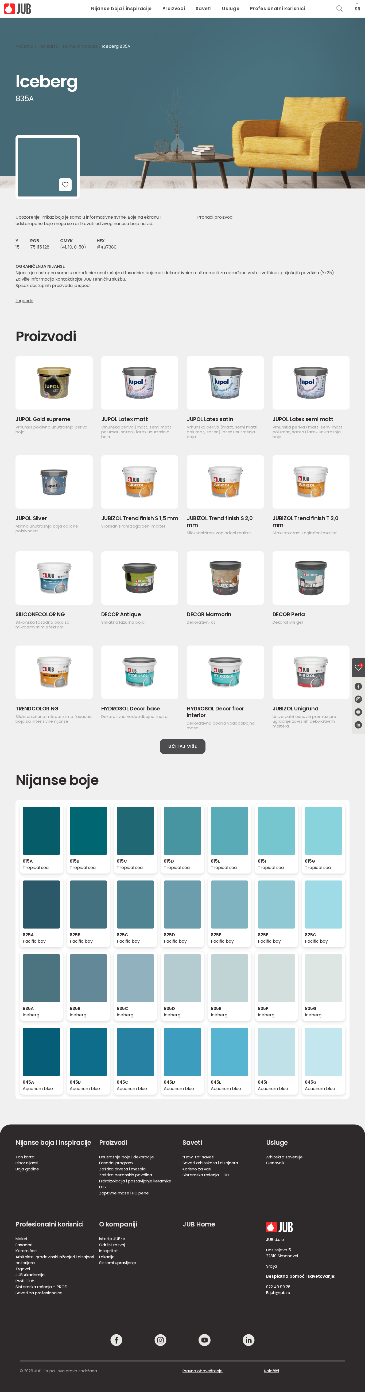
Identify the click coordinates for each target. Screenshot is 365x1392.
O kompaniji (118, 1224)
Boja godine (27, 1169)
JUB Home (199, 1224)
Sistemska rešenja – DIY (206, 1175)
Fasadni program (116, 1163)
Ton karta (24, 1157)
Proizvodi (173, 8)
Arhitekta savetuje (284, 1157)
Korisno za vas (197, 1169)
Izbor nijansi (26, 1163)
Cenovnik (275, 1163)
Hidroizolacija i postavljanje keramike (135, 1181)
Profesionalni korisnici (277, 8)
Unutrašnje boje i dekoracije (126, 1157)
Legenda (24, 301)
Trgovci (22, 1269)
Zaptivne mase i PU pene (124, 1193)
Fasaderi (23, 1245)
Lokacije (107, 1257)
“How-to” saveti (198, 1157)
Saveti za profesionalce (39, 1293)
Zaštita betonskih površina (125, 1175)
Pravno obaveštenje (203, 1371)
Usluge (230, 8)
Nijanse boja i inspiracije (121, 8)
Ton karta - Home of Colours (68, 46)
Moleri (21, 1238)
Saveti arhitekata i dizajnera (210, 1163)
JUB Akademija (30, 1274)
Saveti (203, 8)
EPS (102, 1187)
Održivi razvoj (112, 1245)
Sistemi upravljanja (117, 1262)
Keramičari (26, 1250)
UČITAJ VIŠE (182, 746)
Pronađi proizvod (214, 217)
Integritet (108, 1250)
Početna (24, 46)
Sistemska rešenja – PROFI (41, 1286)
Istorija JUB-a (112, 1238)
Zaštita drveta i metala (122, 1169)
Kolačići (271, 1371)
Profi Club (24, 1281)
